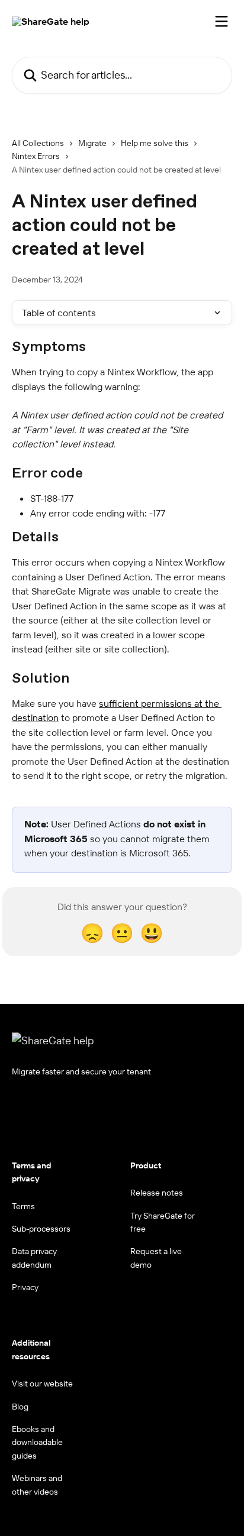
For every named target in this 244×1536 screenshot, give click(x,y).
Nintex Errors (36, 156)
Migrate (92, 143)
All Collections (38, 143)
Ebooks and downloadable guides (37, 1442)
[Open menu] (221, 21)
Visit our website (42, 1383)
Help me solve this (154, 143)
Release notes (156, 1192)
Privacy (25, 1287)
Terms (23, 1206)
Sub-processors (41, 1228)
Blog (20, 1406)
